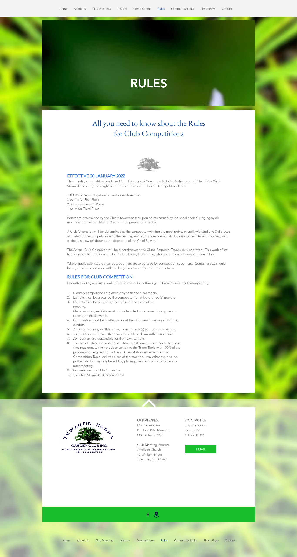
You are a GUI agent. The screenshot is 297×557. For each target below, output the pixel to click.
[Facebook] (148, 514)
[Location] (156, 514)
